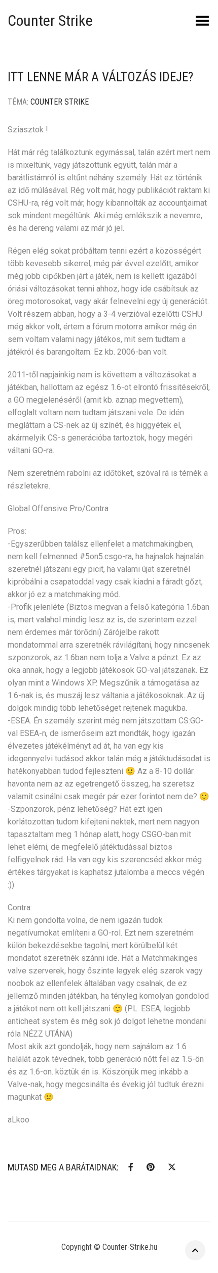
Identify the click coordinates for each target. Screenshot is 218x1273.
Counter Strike (50, 20)
